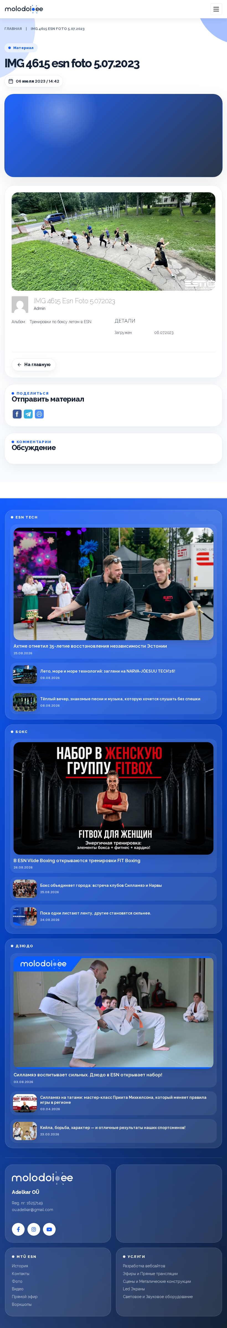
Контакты (20, 1273)
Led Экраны (134, 1289)
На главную (37, 364)
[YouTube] (49, 1229)
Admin (39, 308)
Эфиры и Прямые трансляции (150, 1273)
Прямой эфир (25, 1296)
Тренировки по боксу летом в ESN (60, 322)
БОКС (22, 732)
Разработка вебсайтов (144, 1266)
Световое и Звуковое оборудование (158, 1296)
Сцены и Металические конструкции (157, 1281)
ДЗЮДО (24, 946)
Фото (17, 1281)
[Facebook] (18, 1229)
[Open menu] (216, 9)
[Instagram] (33, 1229)
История (20, 1266)
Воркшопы (22, 1304)
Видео (18, 1289)
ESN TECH (27, 517)
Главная (13, 29)
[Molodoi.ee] (42, 1178)
